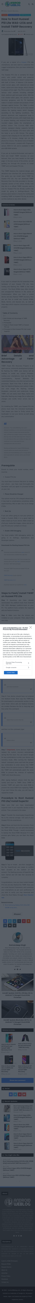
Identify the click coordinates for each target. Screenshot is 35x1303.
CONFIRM (11, 672)
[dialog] (17, 651)
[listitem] (17, 663)
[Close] (31, 628)
